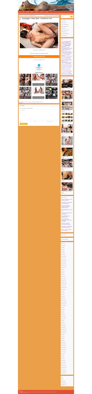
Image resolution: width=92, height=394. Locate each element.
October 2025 (63, 263)
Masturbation (65, 62)
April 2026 (63, 252)
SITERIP (64, 71)
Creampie (65, 48)
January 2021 (63, 327)
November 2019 (63, 349)
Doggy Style (66, 53)
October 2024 (63, 285)
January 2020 (63, 345)
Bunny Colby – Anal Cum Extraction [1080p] (51, 15)
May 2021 (62, 320)
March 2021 (63, 323)
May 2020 (62, 338)
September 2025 (64, 265)
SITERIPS (27, 11)
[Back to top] (90, 392)
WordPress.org (63, 384)
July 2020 (62, 334)
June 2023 (63, 309)
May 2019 (62, 358)
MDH (64, 63)
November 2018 (63, 367)
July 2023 (62, 307)
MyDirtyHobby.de (66, 66)
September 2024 (64, 287)
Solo (62, 72)
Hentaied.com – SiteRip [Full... (65, 88)
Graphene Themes (25, 392)
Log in (62, 379)
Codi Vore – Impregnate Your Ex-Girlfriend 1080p (27, 15)
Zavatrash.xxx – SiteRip (64, 156)
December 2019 (63, 347)
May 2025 (62, 272)
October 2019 (63, 351)
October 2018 (63, 369)
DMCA (46, 11)
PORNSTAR (63, 31)
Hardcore (63, 58)
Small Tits (69, 71)
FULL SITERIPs (63, 24)
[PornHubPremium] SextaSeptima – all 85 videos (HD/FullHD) (66, 220)
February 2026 (63, 256)
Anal (64, 42)
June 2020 (63, 336)
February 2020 (63, 343)
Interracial (64, 59)
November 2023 (63, 303)
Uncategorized (63, 35)
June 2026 (63, 249)
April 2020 (63, 340)
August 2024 (63, 289)
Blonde (63, 45)
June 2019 (63, 356)
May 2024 (62, 294)
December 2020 (63, 329)
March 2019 (63, 360)
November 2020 (63, 331)
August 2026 (63, 245)
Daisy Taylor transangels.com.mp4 (39, 59)
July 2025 (62, 269)
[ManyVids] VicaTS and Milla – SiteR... (67, 145)
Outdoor (67, 67)
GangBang (70, 56)
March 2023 (63, 314)
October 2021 (63, 318)
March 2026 (63, 254)
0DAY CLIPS (63, 22)
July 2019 (62, 354)
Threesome (68, 74)
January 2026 (63, 258)
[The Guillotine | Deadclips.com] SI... (66, 121)
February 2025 (63, 278)
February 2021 (63, 325)
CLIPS (23, 11)
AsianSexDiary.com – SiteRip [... (66, 110)
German (63, 57)
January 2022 (63, 316)
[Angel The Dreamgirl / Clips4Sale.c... (66, 99)
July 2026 (62, 247)
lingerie (66, 61)
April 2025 (63, 274)
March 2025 (63, 276)
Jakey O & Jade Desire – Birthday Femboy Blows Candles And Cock (65, 206)
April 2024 (63, 296)
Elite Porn (22, 7)
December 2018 (63, 365)
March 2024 (63, 298)
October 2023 (63, 305)
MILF (68, 63)
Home (20, 11)
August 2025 (63, 267)
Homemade (68, 58)
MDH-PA (32, 11)
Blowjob (65, 46)
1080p (62, 41)
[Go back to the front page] (46, 5)
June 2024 (63, 292)
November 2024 (63, 283)
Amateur (67, 41)
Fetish (66, 56)
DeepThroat (66, 52)
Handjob (68, 57)
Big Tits (67, 44)
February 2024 (63, 300)
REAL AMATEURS (64, 33)
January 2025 (63, 280)
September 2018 (64, 371)
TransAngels (21, 102)
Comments (63, 382)
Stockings (66, 72)
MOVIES (36, 11)
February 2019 (63, 362)
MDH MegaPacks (64, 26)
